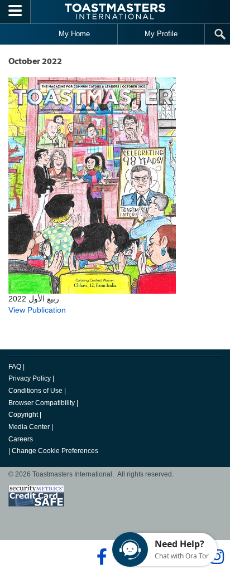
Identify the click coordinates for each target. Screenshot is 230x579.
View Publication (37, 309)
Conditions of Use (35, 391)
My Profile (161, 34)
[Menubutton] (15, 11)
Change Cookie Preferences (55, 451)
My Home (74, 34)
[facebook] (100, 557)
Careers (20, 439)
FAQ (14, 367)
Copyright (23, 415)
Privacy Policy (29, 378)
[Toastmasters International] (115, 11)
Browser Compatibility (41, 403)
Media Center (29, 427)
